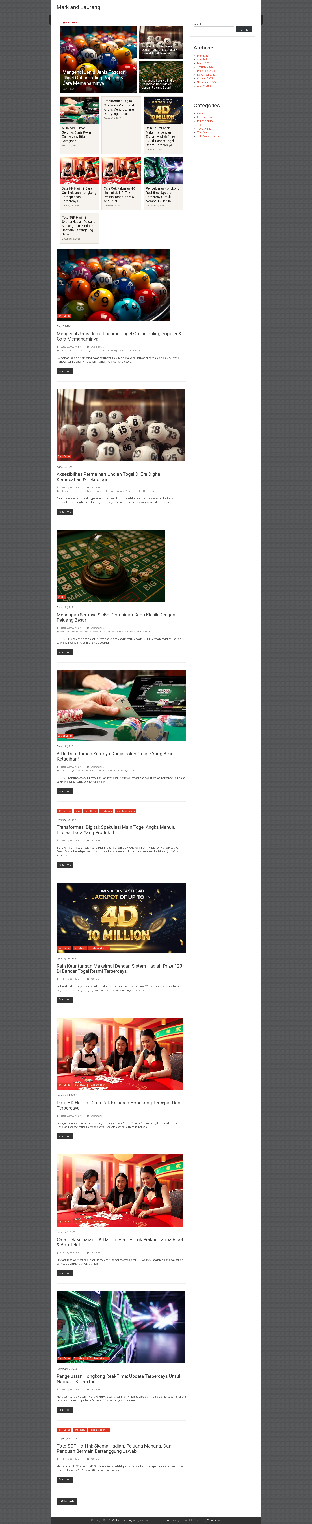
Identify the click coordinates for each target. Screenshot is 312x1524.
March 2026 (204, 63)
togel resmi (119, 350)
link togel (64, 350)
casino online (66, 770)
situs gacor (121, 770)
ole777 (73, 350)
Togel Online (64, 316)
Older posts (67, 1501)
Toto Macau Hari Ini (125, 811)
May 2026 (202, 55)
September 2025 (206, 82)
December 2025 (206, 70)
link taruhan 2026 (92, 770)
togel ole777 (121, 491)
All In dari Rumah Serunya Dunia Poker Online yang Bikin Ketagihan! (115, 756)
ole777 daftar (83, 350)
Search (198, 24)
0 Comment (96, 347)
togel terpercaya (132, 350)
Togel (77, 811)
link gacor (64, 491)
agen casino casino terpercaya (74, 631)
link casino (78, 770)
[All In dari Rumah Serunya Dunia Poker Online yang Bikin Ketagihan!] (121, 705)
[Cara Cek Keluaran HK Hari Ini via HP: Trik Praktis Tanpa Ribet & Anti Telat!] (120, 1190)
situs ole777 (133, 770)
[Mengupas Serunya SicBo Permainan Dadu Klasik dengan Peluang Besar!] (111, 565)
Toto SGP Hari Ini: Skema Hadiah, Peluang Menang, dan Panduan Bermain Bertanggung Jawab (78, 226)
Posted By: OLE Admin (70, 347)
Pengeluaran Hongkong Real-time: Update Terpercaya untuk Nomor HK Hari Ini (119, 1379)
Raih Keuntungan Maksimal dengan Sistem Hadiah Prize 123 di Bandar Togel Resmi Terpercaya (160, 136)
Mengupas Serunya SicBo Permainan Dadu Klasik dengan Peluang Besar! (158, 84)
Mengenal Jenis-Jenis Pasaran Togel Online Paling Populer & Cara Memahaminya (93, 77)
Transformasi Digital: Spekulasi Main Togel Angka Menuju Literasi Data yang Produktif (116, 830)
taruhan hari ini (143, 631)
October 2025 (205, 78)
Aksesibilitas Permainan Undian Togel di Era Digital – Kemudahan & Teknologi (159, 50)
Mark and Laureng (78, 7)
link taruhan (104, 631)
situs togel (95, 350)
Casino (61, 597)
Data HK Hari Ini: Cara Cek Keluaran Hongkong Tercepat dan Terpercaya (118, 1105)
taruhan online (65, 736)
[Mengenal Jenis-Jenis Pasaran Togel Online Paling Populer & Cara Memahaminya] (113, 284)
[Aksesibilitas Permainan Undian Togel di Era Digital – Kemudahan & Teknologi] (121, 425)
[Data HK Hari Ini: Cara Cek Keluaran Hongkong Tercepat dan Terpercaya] (120, 1053)
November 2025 (206, 74)
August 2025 (204, 86)
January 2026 (205, 67)
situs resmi (98, 491)
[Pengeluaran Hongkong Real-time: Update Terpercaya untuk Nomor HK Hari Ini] (121, 1327)
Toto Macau (106, 811)
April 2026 (203, 59)
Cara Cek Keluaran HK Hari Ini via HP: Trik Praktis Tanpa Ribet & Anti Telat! (120, 1242)
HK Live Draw (64, 811)
